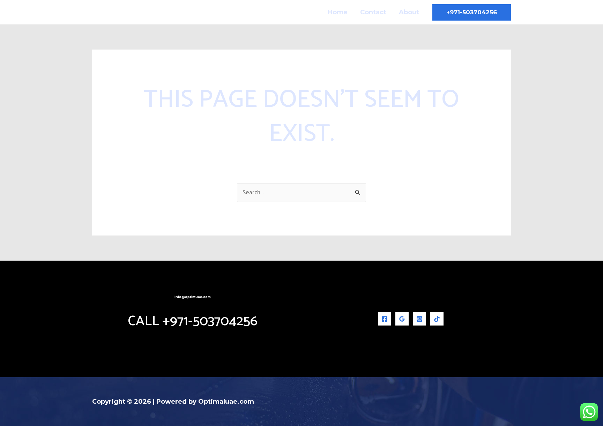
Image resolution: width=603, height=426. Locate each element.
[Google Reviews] (402, 319)
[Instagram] (419, 319)
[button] (471, 12)
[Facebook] (384, 319)
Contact (373, 12)
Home (338, 12)
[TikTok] (437, 319)
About (409, 12)
